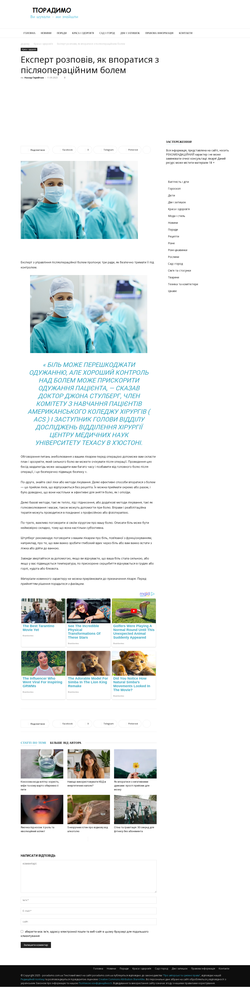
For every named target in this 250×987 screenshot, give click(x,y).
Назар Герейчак (34, 77)
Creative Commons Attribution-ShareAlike (122, 979)
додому (25, 43)
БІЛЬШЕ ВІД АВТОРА (65, 743)
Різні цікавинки (177, 250)
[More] (147, 150)
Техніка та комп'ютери (183, 284)
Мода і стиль (176, 216)
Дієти (171, 195)
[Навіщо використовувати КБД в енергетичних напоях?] (88, 763)
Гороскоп (174, 188)
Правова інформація (159, 33)
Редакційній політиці (33, 979)
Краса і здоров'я (43, 43)
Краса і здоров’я (83, 33)
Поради (62, 33)
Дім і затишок (130, 33)
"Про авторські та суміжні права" (181, 975)
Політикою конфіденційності (95, 983)
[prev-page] (84, 839)
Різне (171, 243)
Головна (29, 33)
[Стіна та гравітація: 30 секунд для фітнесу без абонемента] (135, 809)
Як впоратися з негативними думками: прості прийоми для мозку (131, 785)
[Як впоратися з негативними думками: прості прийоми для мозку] (135, 763)
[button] (224, 33)
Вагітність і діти (178, 182)
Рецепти (173, 236)
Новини (46, 33)
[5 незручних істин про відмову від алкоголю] (88, 809)
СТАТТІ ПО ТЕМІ (33, 743)
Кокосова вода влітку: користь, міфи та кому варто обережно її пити (40, 785)
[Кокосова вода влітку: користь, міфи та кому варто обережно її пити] (42, 763)
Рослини (173, 257)
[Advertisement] (158, 14)
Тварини (173, 277)
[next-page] (91, 839)
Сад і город (107, 33)
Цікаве (172, 291)
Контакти (185, 33)
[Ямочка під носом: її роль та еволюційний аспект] (42, 809)
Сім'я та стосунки (179, 270)
